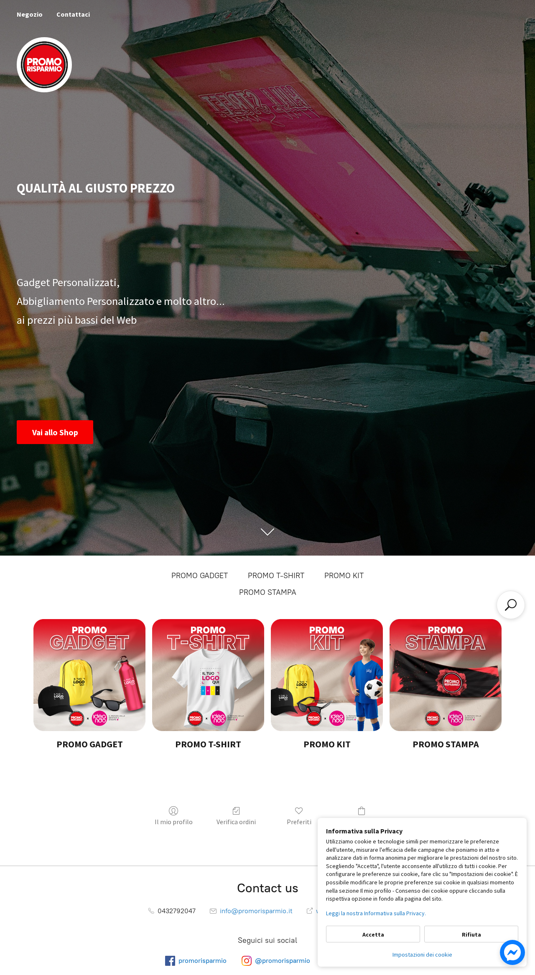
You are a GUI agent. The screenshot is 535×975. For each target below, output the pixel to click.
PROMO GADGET (199, 575)
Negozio (30, 14)
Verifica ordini (236, 822)
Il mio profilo (174, 822)
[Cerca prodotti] (510, 604)
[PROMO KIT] (327, 675)
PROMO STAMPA (267, 592)
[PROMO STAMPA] (446, 675)
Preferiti (299, 822)
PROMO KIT (344, 575)
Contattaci (73, 14)
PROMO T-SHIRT (276, 575)
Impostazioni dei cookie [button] (422, 954)
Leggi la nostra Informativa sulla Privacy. (376, 913)
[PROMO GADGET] (89, 675)
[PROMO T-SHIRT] (208, 675)
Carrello (361, 822)
